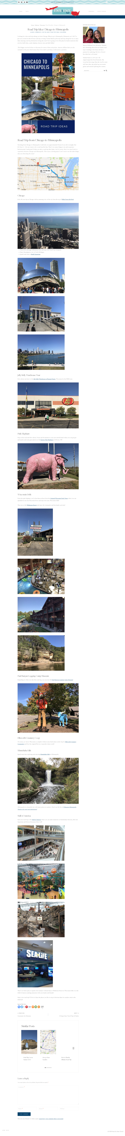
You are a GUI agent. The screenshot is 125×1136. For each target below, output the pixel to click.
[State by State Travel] (62, 11)
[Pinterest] (24, 2)
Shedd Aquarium (35, 254)
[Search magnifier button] (106, 71)
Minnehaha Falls (45, 754)
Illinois (32, 32)
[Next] (73, 1048)
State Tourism (102, 11)
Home (3, 1130)
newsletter (58, 2)
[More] (39, 1007)
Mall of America (36, 819)
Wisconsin (63, 32)
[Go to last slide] (23, 1048)
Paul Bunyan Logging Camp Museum (62, 679)
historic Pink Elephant (47, 439)
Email (41, 1108)
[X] (27, 2)
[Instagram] (21, 2)
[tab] (45, 1067)
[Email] (35, 1007)
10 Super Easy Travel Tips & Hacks (69, 1015)
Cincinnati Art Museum (24, 1015)
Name (20, 1108)
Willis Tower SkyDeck (68, 199)
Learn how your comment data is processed (51, 1118)
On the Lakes (46, 32)
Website (62, 1108)
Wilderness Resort (32, 505)
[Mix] (33, 1007)
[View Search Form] (106, 2)
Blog (27, 11)
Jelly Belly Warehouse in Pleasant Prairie (44, 379)
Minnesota (38, 32)
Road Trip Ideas (55, 32)
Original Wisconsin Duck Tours (59, 498)
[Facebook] (19, 2)
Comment (21, 1087)
